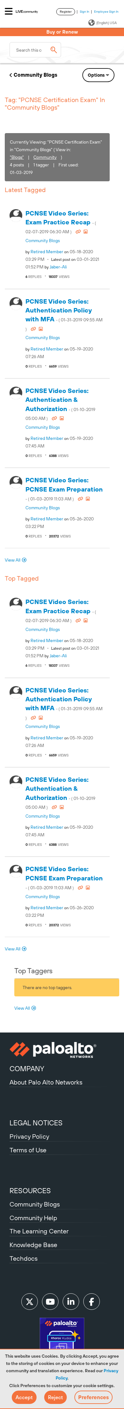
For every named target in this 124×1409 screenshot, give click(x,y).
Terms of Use (28, 1150)
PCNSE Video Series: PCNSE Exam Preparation (64, 488)
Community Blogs (35, 75)
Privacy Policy (29, 1136)
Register (66, 11)
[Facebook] (91, 1301)
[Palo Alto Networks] (62, 1050)
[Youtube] (50, 1301)
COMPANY (27, 1069)
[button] (24, 1397)
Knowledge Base (33, 1244)
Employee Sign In (106, 11)
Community (45, 157)
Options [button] (96, 75)
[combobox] (35, 49)
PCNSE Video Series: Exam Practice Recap (60, 222)
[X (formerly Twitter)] (29, 1301)
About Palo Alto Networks (46, 1082)
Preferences (93, 1397)
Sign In (84, 11)
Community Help (33, 1217)
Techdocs (24, 1258)
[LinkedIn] (71, 1301)
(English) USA (106, 23)
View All (12, 560)
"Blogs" (17, 157)
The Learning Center (39, 1231)
